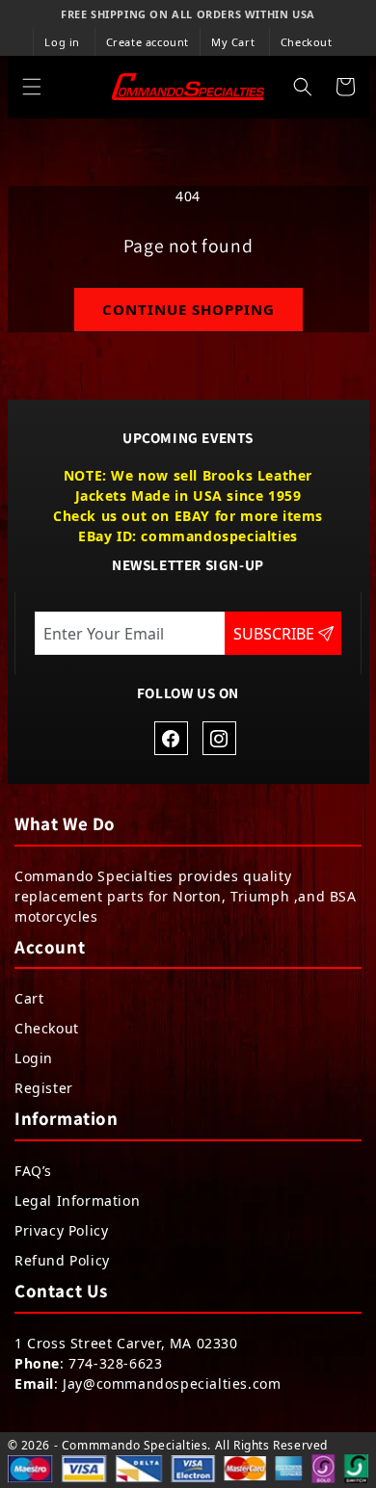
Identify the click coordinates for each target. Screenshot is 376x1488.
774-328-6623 (115, 1363)
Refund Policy (62, 1260)
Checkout (307, 42)
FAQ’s (33, 1171)
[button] (32, 86)
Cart (28, 998)
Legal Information (77, 1200)
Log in (62, 42)
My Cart (233, 42)
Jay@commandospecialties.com (172, 1383)
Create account (147, 42)
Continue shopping (188, 309)
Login (33, 1058)
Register (43, 1088)
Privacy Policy (61, 1230)
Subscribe (275, 633)
